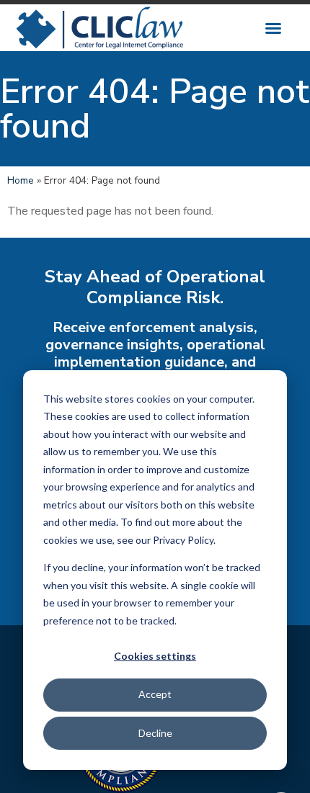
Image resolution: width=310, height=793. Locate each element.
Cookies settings (155, 656)
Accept (155, 694)
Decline (155, 733)
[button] (273, 28)
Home (20, 180)
